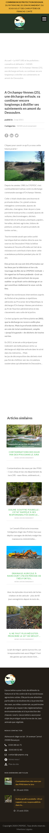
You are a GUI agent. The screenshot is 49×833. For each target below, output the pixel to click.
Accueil (8, 60)
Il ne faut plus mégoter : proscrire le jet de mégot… (24, 634)
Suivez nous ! (14, 759)
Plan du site (13, 764)
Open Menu (44, 18)
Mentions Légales (24, 829)
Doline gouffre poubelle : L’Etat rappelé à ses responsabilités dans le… (24, 512)
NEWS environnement (26, 126)
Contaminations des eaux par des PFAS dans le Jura (24, 453)
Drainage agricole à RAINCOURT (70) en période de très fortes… (24, 576)
